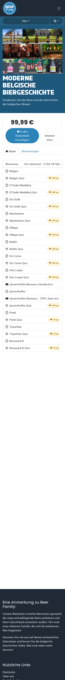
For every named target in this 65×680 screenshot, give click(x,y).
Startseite (9, 672)
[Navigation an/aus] (58, 8)
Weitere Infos (50, 138)
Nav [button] (24, 21)
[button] (56, 20)
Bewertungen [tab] (30, 151)
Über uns (8, 676)
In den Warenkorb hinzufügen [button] (22, 136)
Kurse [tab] (12, 151)
